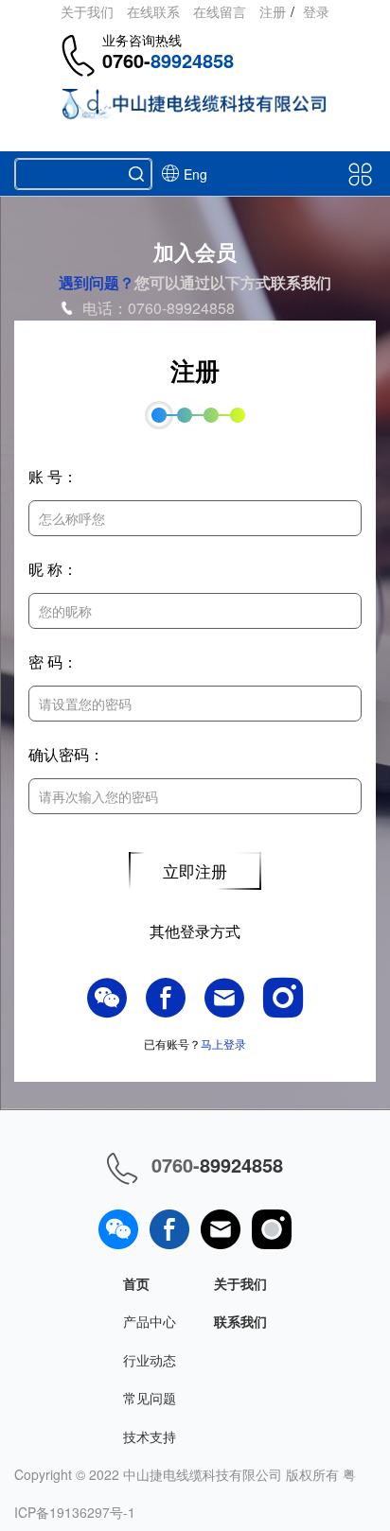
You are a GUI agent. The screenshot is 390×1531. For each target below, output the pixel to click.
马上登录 (223, 1043)
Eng (195, 174)
